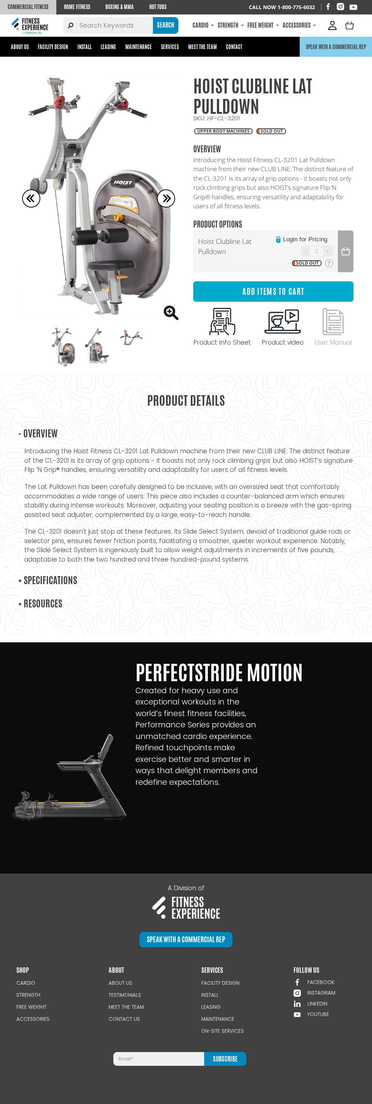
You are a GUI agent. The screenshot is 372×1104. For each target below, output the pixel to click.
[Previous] (31, 198)
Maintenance (138, 47)
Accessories (32, 1019)
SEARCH (165, 25)
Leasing (108, 47)
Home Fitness (77, 7)
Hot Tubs (157, 7)
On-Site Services (222, 1031)
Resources (40, 603)
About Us (20, 47)
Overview (38, 433)
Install (84, 47)
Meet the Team (202, 47)
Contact (234, 47)
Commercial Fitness (28, 7)
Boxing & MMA (119, 7)
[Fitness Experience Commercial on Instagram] (340, 6)
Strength (28, 995)
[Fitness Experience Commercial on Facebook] (328, 6)
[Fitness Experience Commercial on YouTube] (353, 7)
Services (170, 47)
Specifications (47, 580)
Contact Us (124, 1019)
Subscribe (225, 1059)
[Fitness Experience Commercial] (31, 26)
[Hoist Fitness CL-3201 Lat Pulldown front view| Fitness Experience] (99, 198)
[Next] (166, 198)
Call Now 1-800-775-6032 (282, 7)
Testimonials (125, 995)
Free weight (31, 1007)
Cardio (25, 983)
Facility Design (53, 47)
